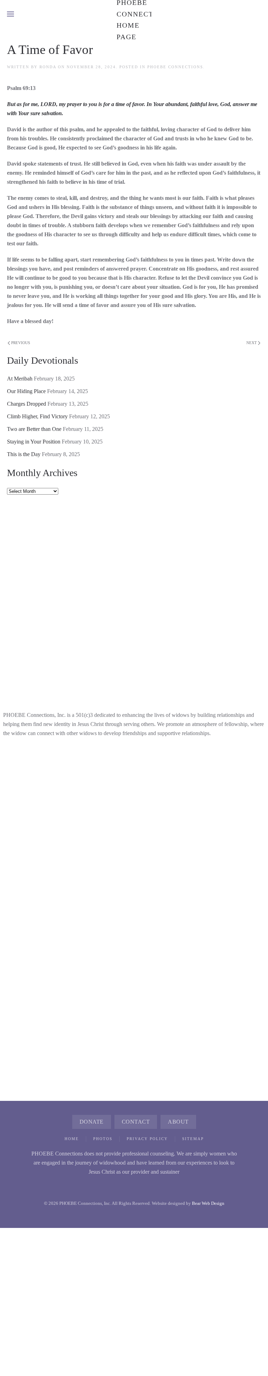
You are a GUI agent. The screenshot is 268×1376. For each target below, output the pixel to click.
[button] (10, 14)
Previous (20, 343)
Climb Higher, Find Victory (37, 416)
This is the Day (23, 454)
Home (72, 1139)
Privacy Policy (147, 1139)
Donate (92, 1122)
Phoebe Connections (175, 67)
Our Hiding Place (26, 391)
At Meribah (19, 379)
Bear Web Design (208, 1203)
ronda (47, 67)
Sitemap (193, 1139)
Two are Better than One (34, 429)
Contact (136, 1122)
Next (251, 343)
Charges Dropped (26, 404)
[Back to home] (134, 14)
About (178, 1122)
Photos (102, 1139)
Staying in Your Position (33, 442)
